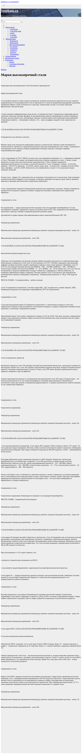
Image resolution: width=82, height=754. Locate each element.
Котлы (11, 62)
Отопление (9, 60)
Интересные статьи (12, 58)
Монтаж (12, 66)
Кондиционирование (17, 45)
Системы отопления (16, 64)
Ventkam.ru (9, 11)
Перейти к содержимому (10, 2)
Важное (4, 69)
